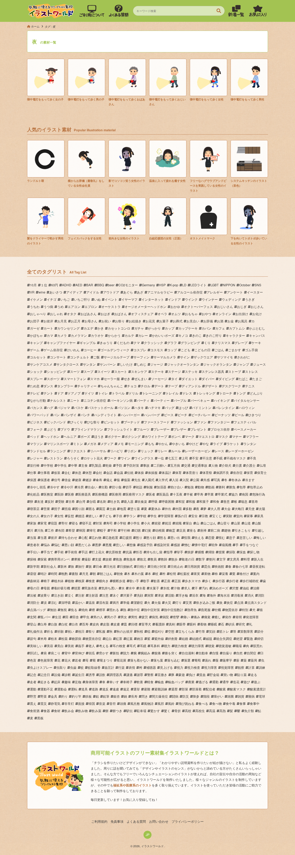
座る (193, 530)
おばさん (120, 314)
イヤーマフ (129, 299)
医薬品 (164, 494)
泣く (71, 595)
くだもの (123, 342)
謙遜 (129, 674)
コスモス (156, 350)
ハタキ (139, 407)
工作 (51, 530)
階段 (206, 696)
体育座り (192, 472)
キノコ (183, 335)
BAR (89, 285)
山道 (247, 523)
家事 (250, 516)
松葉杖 (185, 573)
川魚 (40, 530)
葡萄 (197, 660)
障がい (218, 696)
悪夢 (98, 544)
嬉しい (93, 516)
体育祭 (207, 472)
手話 (84, 552)
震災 (43, 703)
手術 (60, 552)
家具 (260, 516)
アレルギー (215, 292)
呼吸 (154, 501)
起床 (57, 682)
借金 (67, 480)
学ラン (131, 516)
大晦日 (239, 508)
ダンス (48, 386)
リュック (147, 451)
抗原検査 (115, 552)
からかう (114, 335)
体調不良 (222, 472)
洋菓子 (128, 595)
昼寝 (33, 573)
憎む (187, 544)
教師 (164, 559)
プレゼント (198, 429)
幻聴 (137, 530)
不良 (253, 458)
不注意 (207, 458)
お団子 (35, 321)
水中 (132, 588)
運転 (74, 689)
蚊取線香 (94, 667)
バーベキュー (200, 400)
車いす (114, 682)
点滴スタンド (257, 602)
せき (127, 378)
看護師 (160, 624)
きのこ (197, 335)
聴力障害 (197, 646)
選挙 (136, 689)
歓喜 (157, 581)
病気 (155, 617)
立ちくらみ (186, 631)
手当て (48, 552)
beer (111, 285)
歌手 (146, 581)
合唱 (92, 501)
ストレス (251, 371)
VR (32, 292)
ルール (176, 451)
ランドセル (38, 451)
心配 (84, 537)
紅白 (108, 638)
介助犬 (226, 465)
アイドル (92, 292)
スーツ (75, 371)
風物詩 (149, 703)
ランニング (58, 451)
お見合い (192, 321)
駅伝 (129, 710)
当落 (33, 537)
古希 (71, 501)
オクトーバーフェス (198, 306)
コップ (172, 350)
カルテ (129, 335)
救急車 (131, 559)
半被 (189, 494)
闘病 (175, 696)
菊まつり (106, 660)
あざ (140, 292)
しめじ (141, 364)
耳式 (132, 646)
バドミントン (201, 407)
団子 (57, 508)
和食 (216, 501)
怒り (139, 537)
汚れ (205, 588)
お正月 (75, 321)
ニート (75, 400)
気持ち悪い (109, 588)
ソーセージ (159, 378)
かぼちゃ (36, 335)
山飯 (258, 523)
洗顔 (140, 595)
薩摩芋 (227, 660)
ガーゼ (35, 328)
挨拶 (190, 552)
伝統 (130, 472)
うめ (60, 306)
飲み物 (83, 710)
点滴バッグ (38, 609)
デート (159, 386)
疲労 (144, 617)
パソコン (123, 407)
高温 (212, 710)
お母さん (90, 321)
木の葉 (139, 573)
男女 (124, 617)
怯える (199, 537)
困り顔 (79, 508)
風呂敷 (135, 703)
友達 (40, 501)
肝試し (35, 653)
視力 (180, 667)
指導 (169, 552)
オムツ (176, 314)
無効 (53, 609)
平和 (113, 530)
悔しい (261, 537)
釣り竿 (76, 696)
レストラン (55, 458)
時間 (54, 573)
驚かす (155, 710)
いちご (65, 299)
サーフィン (141, 357)
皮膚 (116, 624)
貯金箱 (214, 674)
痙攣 (176, 617)
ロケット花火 (93, 458)
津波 (161, 595)
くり (207, 342)
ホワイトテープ (156, 436)
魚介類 (249, 710)
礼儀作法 (36, 631)
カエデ (88, 328)
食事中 (254, 703)
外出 (168, 508)
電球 (262, 696)
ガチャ (139, 328)
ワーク (112, 458)
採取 (232, 552)
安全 (194, 516)
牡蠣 (218, 609)
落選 (187, 660)
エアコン (74, 306)
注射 (81, 595)
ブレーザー (162, 429)
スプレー (36, 378)
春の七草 (241, 566)
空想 (171, 631)
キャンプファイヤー (61, 342)
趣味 (67, 682)
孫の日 (182, 516)
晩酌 (64, 573)
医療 (71, 494)
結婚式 (197, 638)
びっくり (76, 422)
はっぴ (183, 407)
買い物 (228, 674)
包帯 (242, 487)
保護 (33, 480)
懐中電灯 (200, 544)
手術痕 (72, 552)
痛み (197, 617)
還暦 (174, 689)
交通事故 (200, 465)
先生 (137, 480)
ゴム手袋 (251, 350)
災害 (189, 602)
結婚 (185, 638)
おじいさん (225, 306)
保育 (250, 472)
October (244, 285)
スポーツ (53, 378)
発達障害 (252, 617)
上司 (185, 458)
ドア (60, 393)
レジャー (36, 458)
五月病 (175, 465)
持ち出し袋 (154, 552)
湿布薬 (104, 602)
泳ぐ (116, 595)
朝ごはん (106, 573)
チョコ (132, 386)
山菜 (237, 523)
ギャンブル (88, 342)
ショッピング (56, 371)
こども (185, 350)
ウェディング (231, 299)
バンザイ (70, 415)
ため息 (35, 386)
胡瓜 (91, 653)
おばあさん (88, 314)
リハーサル (98, 451)
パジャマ (63, 407)
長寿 (134, 696)
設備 (57, 674)
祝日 (81, 631)
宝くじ (217, 516)
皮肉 (96, 624)
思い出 (175, 537)
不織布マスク (236, 458)
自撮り (227, 653)
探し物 (254, 552)
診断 (67, 674)
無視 (63, 609)
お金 (230, 321)
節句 (33, 638)
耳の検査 (119, 646)
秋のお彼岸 (125, 631)
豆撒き (162, 674)
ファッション (183, 422)
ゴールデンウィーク (115, 350)
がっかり (154, 328)
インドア (174, 299)
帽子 (103, 530)
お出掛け (241, 314)
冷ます (250, 480)
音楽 (102, 703)
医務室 (48, 494)
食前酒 (35, 710)
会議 (120, 472)
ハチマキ (154, 407)
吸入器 (128, 501)
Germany (148, 285)
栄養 (225, 573)
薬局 (254, 660)
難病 (251, 696)
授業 (222, 552)
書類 (75, 573)
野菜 (43, 696)
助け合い (176, 487)
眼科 (193, 624)
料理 (246, 559)
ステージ (174, 371)
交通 (187, 465)
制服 (149, 487)
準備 (126, 602)
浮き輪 (183, 595)
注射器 (93, 595)
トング (241, 393)
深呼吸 (66, 602)
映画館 (219, 566)
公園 (196, 480)
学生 (153, 516)
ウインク (191, 299)
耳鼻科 (155, 646)
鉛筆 (106, 696)
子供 (119, 516)
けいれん (73, 350)
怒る (163, 537)
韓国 (91, 703)
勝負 (232, 487)
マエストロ (206, 436)
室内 (239, 516)
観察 (241, 667)
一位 (161, 458)
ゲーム (35, 350)
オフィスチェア (142, 314)
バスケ (79, 407)
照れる (114, 609)
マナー (237, 436)
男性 (134, 617)
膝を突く (171, 653)
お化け (257, 314)
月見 (85, 573)
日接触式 (126, 566)
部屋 (185, 689)
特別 (245, 609)
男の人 (98, 617)
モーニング (136, 443)
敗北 (143, 559)
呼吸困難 (168, 501)
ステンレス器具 (213, 371)
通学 (226, 682)
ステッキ (191, 371)
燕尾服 (206, 609)
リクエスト (78, 451)
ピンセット (112, 422)
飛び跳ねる (186, 703)
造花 (236, 682)
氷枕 (166, 588)
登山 (33, 624)
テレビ (35, 393)
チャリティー (87, 386)
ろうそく (73, 458)
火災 (168, 602)
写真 (217, 480)
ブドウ (65, 429)
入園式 (149, 480)
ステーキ (157, 371)
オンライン (223, 314)
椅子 (47, 581)
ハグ (50, 407)
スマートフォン (75, 378)
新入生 (258, 559)
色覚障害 (46, 660)
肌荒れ (258, 646)
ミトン (78, 443)
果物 (207, 573)
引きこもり (243, 530)
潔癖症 (138, 602)
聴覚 (211, 646)
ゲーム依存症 (53, 350)
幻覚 (148, 530)
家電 (43, 523)
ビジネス (36, 422)
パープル (180, 400)
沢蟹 (235, 588)
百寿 (85, 624)
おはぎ (105, 314)
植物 (71, 581)
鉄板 (88, 696)
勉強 (190, 487)
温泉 (91, 602)
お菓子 (164, 321)
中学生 (62, 465)
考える (104, 646)
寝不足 (87, 523)
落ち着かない (140, 660)
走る (254, 674)
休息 (78, 472)
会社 (99, 472)
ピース (169, 415)
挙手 (180, 552)
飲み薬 (96, 710)
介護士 (250, 465)
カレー (143, 335)
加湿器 (161, 487)
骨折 (177, 710)
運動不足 (46, 689)
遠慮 (116, 689)
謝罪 (140, 674)
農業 (191, 682)
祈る (50, 631)
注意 (105, 595)
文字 (222, 559)
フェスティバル (245, 422)
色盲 (33, 660)
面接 (81, 703)
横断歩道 (119, 581)
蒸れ (208, 660)
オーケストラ (111, 306)
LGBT (215, 285)
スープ (88, 371)
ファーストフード (157, 422)
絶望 (239, 638)
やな (205, 443)
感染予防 (146, 544)
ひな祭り (93, 422)
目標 (134, 624)
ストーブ (234, 371)
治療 (256, 588)
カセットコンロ (119, 328)
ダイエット (190, 378)
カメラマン (79, 335)
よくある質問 (136, 821)
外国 (178, 508)
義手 (81, 646)
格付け (244, 573)
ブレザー (180, 429)
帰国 (82, 530)
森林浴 (35, 581)
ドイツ (89, 393)
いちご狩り (82, 299)
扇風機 (226, 544)
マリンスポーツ (58, 443)
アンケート (235, 292)
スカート (120, 371)
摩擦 (77, 559)
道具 (84, 689)
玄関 (33, 617)
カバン (206, 328)
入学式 (163, 480)
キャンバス (257, 335)
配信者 (210, 689)
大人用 (215, 508)
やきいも (178, 443)
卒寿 (200, 494)
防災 (185, 696)
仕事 (33, 472)
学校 (143, 516)
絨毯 (209, 638)
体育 (178, 472)
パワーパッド (39, 415)
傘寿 (99, 480)
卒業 (210, 494)
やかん (163, 443)
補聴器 (151, 667)
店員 (182, 530)
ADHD (66, 285)
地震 (123, 508)
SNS (257, 285)
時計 (43, 573)
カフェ (220, 328)
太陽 (262, 508)
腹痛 (157, 653)
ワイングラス (144, 458)
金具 (54, 696)
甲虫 (86, 617)
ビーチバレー (201, 415)
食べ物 (217, 703)
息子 (232, 537)
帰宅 (92, 530)
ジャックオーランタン (183, 364)
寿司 (109, 523)
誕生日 (79, 674)
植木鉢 (59, 581)
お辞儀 (208, 321)
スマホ (95, 378)
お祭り (120, 321)
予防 (119, 465)
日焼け (141, 566)
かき (100, 328)
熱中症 (135, 609)
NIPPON (229, 285)
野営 (33, 696)
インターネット (152, 299)
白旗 (54, 624)
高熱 (222, 710)
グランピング (190, 342)
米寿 (43, 638)
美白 (60, 646)
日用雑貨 (193, 566)
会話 (109, 472)
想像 (132, 544)
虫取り (61, 667)
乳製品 (96, 465)
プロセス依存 (220, 429)
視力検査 (193, 667)
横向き (104, 581)
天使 (251, 508)
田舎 (75, 617)
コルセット (38, 357)
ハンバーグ (152, 415)
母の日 (35, 588)
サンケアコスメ (41, 364)
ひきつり (254, 415)
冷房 (80, 487)
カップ (169, 328)
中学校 (48, 465)
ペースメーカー (245, 429)
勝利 (222, 487)
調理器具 (115, 674)
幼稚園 (160, 530)
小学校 (121, 523)
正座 (167, 581)
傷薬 (127, 480)
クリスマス (223, 342)
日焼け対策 (158, 566)
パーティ (143, 400)
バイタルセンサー (246, 400)
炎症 (230, 602)
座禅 (203, 530)
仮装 (57, 472)
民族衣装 (90, 588)
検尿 (81, 581)
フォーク (36, 429)
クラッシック (153, 342)
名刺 (103, 501)
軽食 (150, 682)
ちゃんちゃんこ (112, 386)
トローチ (225, 393)
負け (192, 674)
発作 (228, 617)
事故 (146, 465)
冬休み (236, 480)
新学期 (35, 566)
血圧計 (109, 667)
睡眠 (214, 624)
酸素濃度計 (258, 689)
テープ (173, 386)
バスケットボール (100, 407)
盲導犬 (146, 624)
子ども (107, 516)
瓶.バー (45, 617)
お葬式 (177, 321)
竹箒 (201, 631)
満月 (116, 602)
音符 (112, 703)
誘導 (91, 674)
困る (91, 508)
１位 (44, 285)
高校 (188, 710)
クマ (136, 342)
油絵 (246, 588)
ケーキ (256, 342)
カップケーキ (188, 328)
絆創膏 (173, 638)
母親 (47, 588)
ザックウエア (203, 357)
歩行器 (220, 581)
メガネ (92, 443)
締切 (260, 638)
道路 (95, 689)
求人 (187, 588)
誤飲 (102, 674)
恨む (222, 537)
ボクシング (133, 436)
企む (67, 472)
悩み (47, 544)
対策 (99, 523)
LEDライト (198, 285)
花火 (67, 660)
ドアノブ (74, 393)
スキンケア (139, 371)
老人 (91, 646)
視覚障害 (227, 667)
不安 (195, 458)
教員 (153, 559)
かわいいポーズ (163, 335)
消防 (261, 595)
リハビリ (116, 451)
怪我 (187, 537)
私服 (102, 631)
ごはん (219, 350)
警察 (150, 674)
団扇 (67, 508)
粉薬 (64, 638)
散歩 (174, 559)
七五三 (173, 458)
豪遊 (181, 674)
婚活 (81, 516)
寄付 (64, 523)
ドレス (187, 393)
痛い (186, 617)
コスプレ (139, 350)
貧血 (202, 674)
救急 (119, 559)
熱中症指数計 (173, 609)
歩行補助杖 (251, 581)
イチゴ (51, 299)
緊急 (250, 638)
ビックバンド (56, 422)
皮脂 (106, 624)
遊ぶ (257, 682)
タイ (174, 378)
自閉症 (251, 653)
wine (42, 292)
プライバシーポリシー (188, 821)
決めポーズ (220, 588)
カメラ (62, 335)
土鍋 (112, 508)
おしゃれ (56, 314)
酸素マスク (238, 689)
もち (151, 443)
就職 (178, 523)
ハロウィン (247, 407)
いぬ (97, 299)
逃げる (203, 682)
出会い (92, 487)
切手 (128, 487)
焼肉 (84, 609)
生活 (58, 617)
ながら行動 (38, 400)
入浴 (175, 480)
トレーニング (152, 393)
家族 (33, 523)
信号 (57, 480)
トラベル (118, 393)
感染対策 (163, 544)
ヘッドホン (52, 436)
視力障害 (210, 667)
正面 (177, 581)
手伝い (35, 552)
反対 (51, 501)
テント (48, 393)
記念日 (45, 674)
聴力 (167, 646)
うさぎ (250, 299)
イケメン (36, 299)
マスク (223, 436)
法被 (33, 595)
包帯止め (256, 487)
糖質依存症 (93, 638)
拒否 (139, 552)
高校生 (200, 710)
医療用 (116, 494)
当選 (43, 537)
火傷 (157, 602)
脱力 (126, 653)
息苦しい (245, 537)
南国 (245, 494)
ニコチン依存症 (95, 400)
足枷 (78, 682)
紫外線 (159, 638)
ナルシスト (58, 400)
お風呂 (242, 321)
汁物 (177, 588)
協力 (234, 494)
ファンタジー (220, 422)
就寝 (157, 523)
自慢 (215, 653)
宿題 (54, 523)
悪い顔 (69, 544)
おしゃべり (38, 314)
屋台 (189, 523)
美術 (71, 646)
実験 (229, 516)
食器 (47, 710)
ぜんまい (140, 378)
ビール (239, 415)
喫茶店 (35, 508)
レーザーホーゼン (198, 451)
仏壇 (262, 465)
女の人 (35, 516)
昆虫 (207, 566)
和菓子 (204, 501)
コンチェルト (79, 357)
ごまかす (234, 350)
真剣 (172, 624)
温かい (79, 602)
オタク (71, 314)
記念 (33, 674)
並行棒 (35, 465)
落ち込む (173, 660)
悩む (57, 544)
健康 (78, 480)
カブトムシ (237, 328)
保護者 (45, 480)
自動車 (203, 653)
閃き (144, 696)
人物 (214, 465)
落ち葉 (158, 660)
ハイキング (222, 400)
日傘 (99, 566)
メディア (107, 443)
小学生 (135, 523)
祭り (91, 631)
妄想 (71, 516)
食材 (57, 710)
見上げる (166, 667)
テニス (250, 386)
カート (48, 328)
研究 (242, 624)
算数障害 (246, 631)
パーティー (162, 400)
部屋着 (197, 689)
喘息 (244, 501)
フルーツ (143, 429)
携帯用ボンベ (60, 559)
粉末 (54, 638)
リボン (132, 451)
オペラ (162, 314)
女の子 (48, 516)
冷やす (55, 487)
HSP (162, 285)
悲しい (120, 544)
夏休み (156, 508)
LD (184, 285)
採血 (242, 552)
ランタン (249, 443)
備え (109, 480)
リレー (162, 451)
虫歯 (73, 667)
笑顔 (212, 631)
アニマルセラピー (160, 292)
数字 (201, 559)
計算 (251, 667)
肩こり (55, 653)
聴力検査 (180, 646)
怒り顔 (151, 537)
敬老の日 (188, 559)
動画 (211, 487)
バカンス (36, 407)
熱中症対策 (152, 609)
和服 (192, 501)
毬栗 (77, 588)
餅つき (117, 710)
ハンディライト (105, 415)
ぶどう (51, 429)
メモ (120, 443)
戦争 (214, 544)
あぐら (128, 292)
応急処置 (111, 537)
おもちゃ (191, 314)
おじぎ (242, 306)
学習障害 (167, 516)
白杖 (64, 624)
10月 (33, 285)
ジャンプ (242, 364)
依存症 (238, 472)
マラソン (36, 443)
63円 (54, 285)
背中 (67, 653)
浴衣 (195, 595)
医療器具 (84, 494)
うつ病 (48, 306)
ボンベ (176, 436)
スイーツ (103, 371)
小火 (147, 523)
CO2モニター (128, 285)
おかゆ (175, 306)
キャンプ (36, 342)
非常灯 (69, 703)
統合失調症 (224, 638)
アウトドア (111, 292)
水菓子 (154, 588)
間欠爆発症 (160, 696)
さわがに (243, 357)
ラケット (233, 443)
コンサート (58, 357)
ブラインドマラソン (88, 429)
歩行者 (234, 581)
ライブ (218, 443)
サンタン (89, 364)
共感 (206, 480)
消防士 (35, 602)
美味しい (36, 646)
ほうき (99, 436)
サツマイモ (225, 357)
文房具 (234, 559)
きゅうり (106, 342)
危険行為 (258, 494)
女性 (60, 516)
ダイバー (208, 378)
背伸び (79, 653)
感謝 (177, 544)
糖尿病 (76, 638)
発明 (238, 617)
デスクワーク (231, 386)
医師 (60, 494)
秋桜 (140, 631)
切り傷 (116, 487)
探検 (33, 559)
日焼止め (176, 566)
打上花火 (98, 552)
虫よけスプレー (41, 667)
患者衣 (35, 544)
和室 (181, 501)
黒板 (40, 718)
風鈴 (171, 703)
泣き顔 (59, 595)
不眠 (219, 458)
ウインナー (210, 299)
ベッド (35, 436)
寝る (75, 523)
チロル (145, 386)
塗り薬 (135, 508)
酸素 (222, 689)
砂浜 (231, 624)
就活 (168, 523)
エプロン (90, 306)
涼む (54, 602)
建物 (227, 530)
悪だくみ (84, 544)
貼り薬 (242, 674)
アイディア (74, 292)
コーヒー (90, 350)
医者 (152, 494)
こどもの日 (202, 350)
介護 (238, 465)
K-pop (174, 285)
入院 (185, 480)
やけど (193, 443)
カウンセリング (68, 328)
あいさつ (55, 292)
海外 (213, 595)
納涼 (140, 638)
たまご (257, 378)
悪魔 (108, 544)
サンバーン (108, 364)
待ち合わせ (69, 537)
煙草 (102, 609)
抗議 (128, 552)
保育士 (262, 472)
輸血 (161, 682)
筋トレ (224, 631)
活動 (171, 595)
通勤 (215, 682)
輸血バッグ (176, 682)
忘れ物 (96, 537)
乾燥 (108, 465)
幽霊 (172, 530)
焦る (74, 609)
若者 (78, 660)
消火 (250, 595)
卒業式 (222, 494)
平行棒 (125, 530)
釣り (64, 696)
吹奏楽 (142, 501)
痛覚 (207, 617)
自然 (239, 653)
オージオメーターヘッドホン (145, 306)
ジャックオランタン (217, 364)
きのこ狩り (214, 335)
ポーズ (85, 436)
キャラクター (235, 335)
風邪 (161, 703)
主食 (84, 465)
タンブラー (65, 386)
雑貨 (241, 696)
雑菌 (230, 696)
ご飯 (96, 357)
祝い (71, 631)
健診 (88, 480)
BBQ (100, 285)
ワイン (125, 458)
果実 (197, 573)
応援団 (127, 537)
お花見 (150, 321)
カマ (50, 335)
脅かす (104, 653)
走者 (33, 682)
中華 (74, 465)
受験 (61, 501)
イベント (111, 299)
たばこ (243, 378)
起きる (45, 682)
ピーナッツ (223, 415)
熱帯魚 (192, 609)
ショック (36, 371)
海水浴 (225, 595)
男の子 (112, 617)
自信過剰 (188, 653)
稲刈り (159, 631)
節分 (260, 631)
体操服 (153, 472)
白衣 (75, 624)
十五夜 (177, 494)
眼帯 (182, 624)
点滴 (240, 602)
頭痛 (123, 703)
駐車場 (141, 710)
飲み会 (69, 710)
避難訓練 (160, 689)
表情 (132, 667)
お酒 (220, 321)
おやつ (206, 314)
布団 (61, 530)
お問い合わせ (158, 821)
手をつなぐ (251, 544)
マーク (189, 436)
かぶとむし (257, 328)
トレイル (172, 393)
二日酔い (160, 465)
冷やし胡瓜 (38, 487)
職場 (238, 646)
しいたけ (126, 364)
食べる (203, 703)
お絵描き (135, 321)
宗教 (205, 516)
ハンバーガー (130, 415)
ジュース (259, 364)
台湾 (82, 501)
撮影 (87, 559)
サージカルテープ (116, 357)
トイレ (103, 393)
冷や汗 (68, 487)
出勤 (104, 487)
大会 (227, 508)
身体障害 (91, 682)
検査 (91, 581)
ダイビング (227, 378)
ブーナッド (132, 422)
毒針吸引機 (62, 588)
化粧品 (35, 494)
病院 (165, 617)
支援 (98, 559)
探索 (43, 559)
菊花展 (121, 660)
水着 (142, 588)
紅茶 (119, 638)
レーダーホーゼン (241, 451)
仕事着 (45, 472)
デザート (211, 386)
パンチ (85, 415)
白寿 (43, 624)
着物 (203, 624)
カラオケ (97, 335)
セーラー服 (112, 378)
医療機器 (101, 494)
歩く (208, 581)
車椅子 (128, 682)
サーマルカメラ (165, 357)
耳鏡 (143, 646)
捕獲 (201, 552)
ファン (201, 422)
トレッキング (205, 393)
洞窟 (150, 595)
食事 (242, 703)
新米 (63, 566)
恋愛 (211, 537)
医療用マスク (135, 494)
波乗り (45, 595)
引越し (259, 530)
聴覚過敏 (225, 646)
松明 (173, 573)
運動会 (62, 689)
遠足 (126, 689)
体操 (140, 472)
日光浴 (111, 566)
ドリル (133, 393)
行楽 (121, 667)
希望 (71, 530)
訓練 (262, 667)
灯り (178, 602)
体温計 (166, 472)
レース (219, 451)
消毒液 (238, 595)
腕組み (145, 653)
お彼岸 (48, 321)
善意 (226, 501)
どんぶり (256, 393)
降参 (196, 696)
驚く (167, 710)
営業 (47, 508)
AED (78, 285)
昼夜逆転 (258, 566)
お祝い (106, 321)
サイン (185, 357)
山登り (225, 523)
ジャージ (156, 364)
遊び (246, 682)
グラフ (172, 342)
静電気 (55, 703)
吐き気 (115, 501)
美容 (50, 646)
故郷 (108, 559)
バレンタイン (225, 407)
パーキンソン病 (121, 400)
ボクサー (114, 436)
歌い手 (134, 581)
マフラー (252, 436)
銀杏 (116, 696)
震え (33, 703)
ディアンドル (191, 386)
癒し (218, 617)
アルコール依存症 (190, 292)
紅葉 (129, 638)
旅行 (81, 566)
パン (56, 415)
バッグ (169, 407)
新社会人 (50, 566)
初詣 (139, 487)
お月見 (62, 321)
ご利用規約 (99, 821)
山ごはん (209, 523)
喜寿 (254, 501)
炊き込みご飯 (205, 602)
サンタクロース (67, 364)
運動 (33, 689)
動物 (201, 487)
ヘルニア (70, 436)
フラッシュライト (120, 429)
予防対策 (132, 465)
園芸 (102, 508)
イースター (255, 292)
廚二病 (215, 530)
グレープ (241, 342)
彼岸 (54, 537)
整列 (212, 559)
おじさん (257, 306)
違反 (105, 689)
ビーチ (182, 415)
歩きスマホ (193, 581)
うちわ (35, 306)
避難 (147, 689)
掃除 (211, 552)
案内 (256, 573)
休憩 (88, 472)
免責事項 (117, 821)
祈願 (60, 631)
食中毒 (230, 703)
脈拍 (116, 653)
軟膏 (140, 682)
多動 (189, 508)
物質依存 (231, 609)
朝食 (120, 573)
